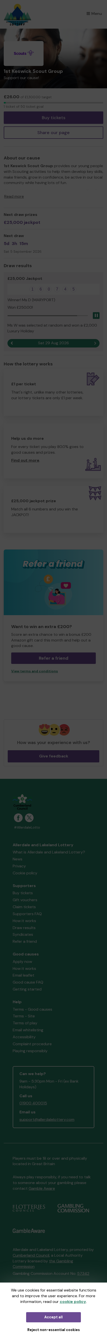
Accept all (53, 1317)
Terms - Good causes (32, 1009)
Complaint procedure (32, 1043)
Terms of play (25, 1023)
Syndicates (23, 934)
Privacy (19, 866)
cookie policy (73, 1301)
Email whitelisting (28, 1030)
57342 (83, 1273)
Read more (14, 196)
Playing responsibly (30, 1050)
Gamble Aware (42, 1188)
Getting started (27, 989)
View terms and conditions (34, 671)
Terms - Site (24, 1016)
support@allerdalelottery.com (46, 1119)
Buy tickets (53, 118)
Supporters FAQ (27, 913)
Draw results (24, 927)
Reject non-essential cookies (53, 1330)
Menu (96, 13)
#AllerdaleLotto (27, 827)
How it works (24, 920)
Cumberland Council (31, 1255)
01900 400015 (33, 1103)
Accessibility (24, 1037)
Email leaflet (23, 975)
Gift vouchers (25, 899)
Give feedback (53, 756)
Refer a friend (25, 941)
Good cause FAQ (28, 982)
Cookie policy (25, 873)
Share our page (53, 133)
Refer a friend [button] (53, 658)
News (17, 859)
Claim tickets (24, 906)
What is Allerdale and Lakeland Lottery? (49, 852)
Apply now (22, 961)
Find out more (25, 460)
